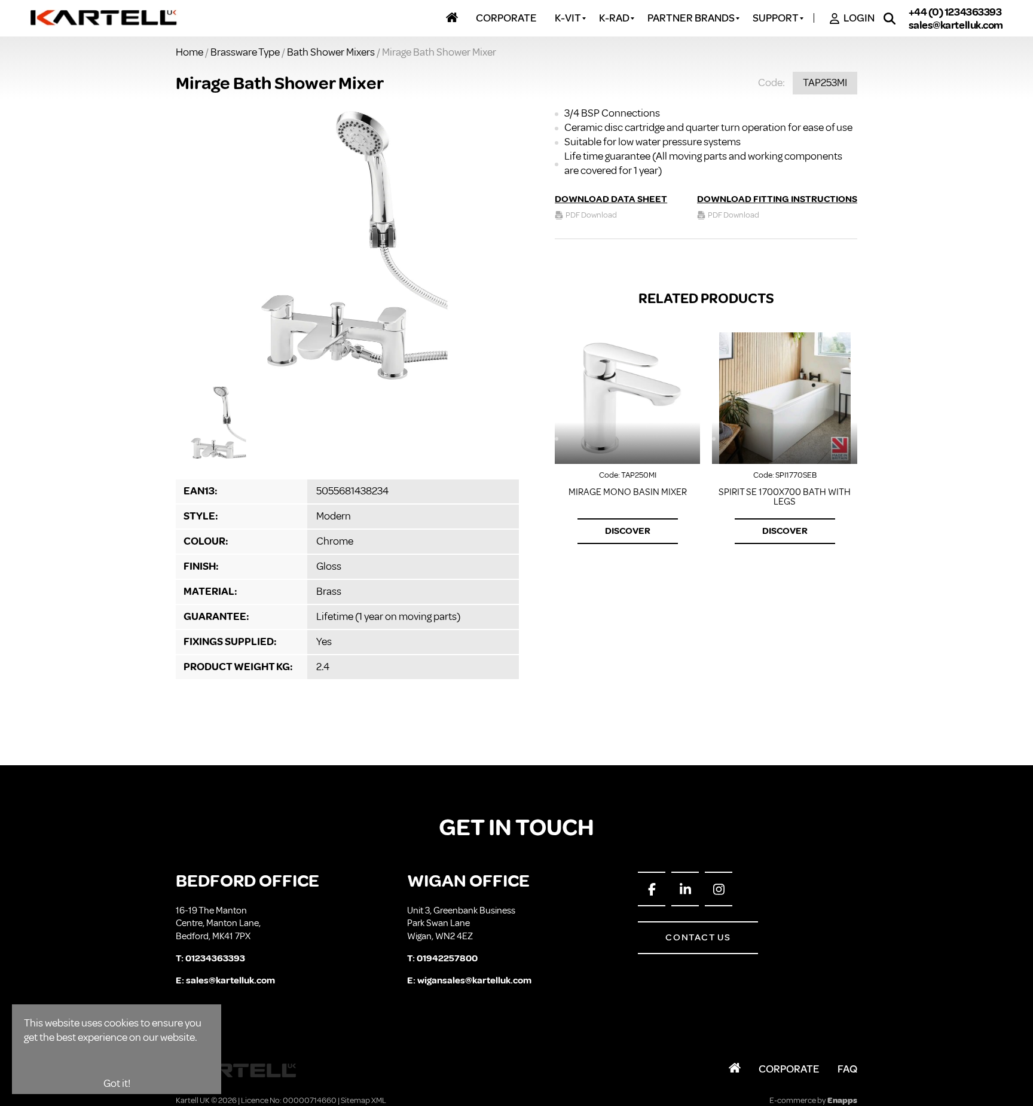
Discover (627, 531)
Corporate (789, 1069)
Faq (847, 1069)
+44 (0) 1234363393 (955, 12)
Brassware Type (245, 52)
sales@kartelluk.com (956, 25)
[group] (347, 243)
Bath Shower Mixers (331, 52)
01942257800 (447, 958)
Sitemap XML (363, 1100)
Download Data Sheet (611, 199)
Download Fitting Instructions (777, 199)
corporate (506, 18)
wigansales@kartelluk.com (474, 980)
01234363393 (215, 958)
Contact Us (698, 937)
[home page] (104, 19)
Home (189, 52)
